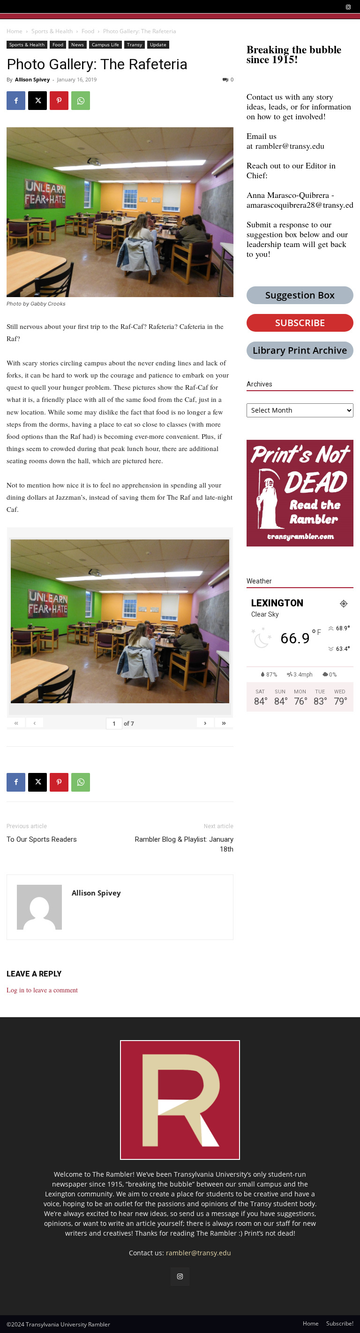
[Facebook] (16, 100)
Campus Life (105, 44)
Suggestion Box (300, 295)
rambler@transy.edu (289, 145)
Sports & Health (52, 31)
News (77, 44)
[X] (37, 100)
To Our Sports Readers (42, 839)
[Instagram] (348, 7)
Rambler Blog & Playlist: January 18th (184, 844)
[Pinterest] (59, 100)
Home (14, 31)
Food (88, 31)
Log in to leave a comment (42, 989)
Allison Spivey (32, 79)
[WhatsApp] (80, 100)
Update (158, 44)
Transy (134, 44)
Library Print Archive (300, 350)
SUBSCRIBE (300, 322)
